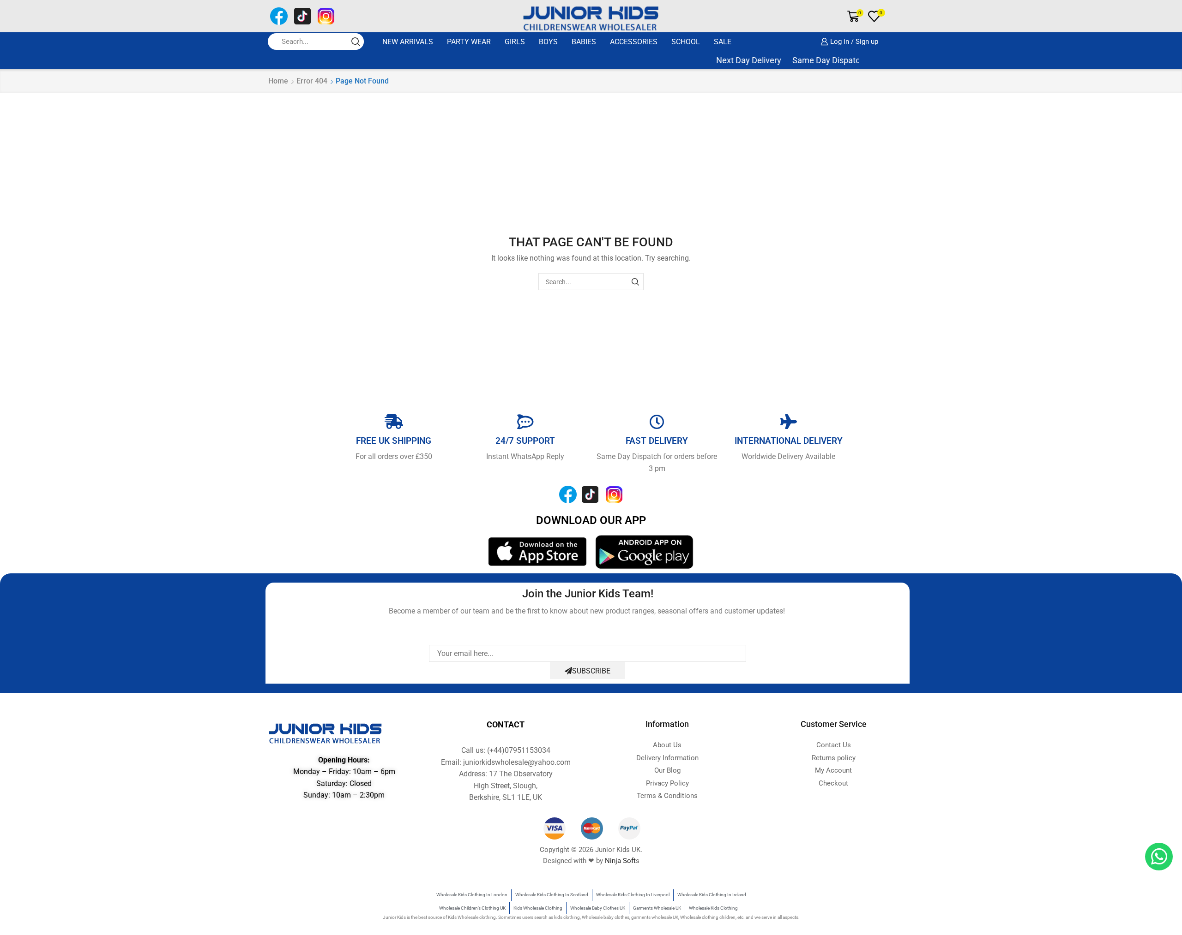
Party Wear (469, 41)
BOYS (548, 41)
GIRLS (515, 41)
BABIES (584, 41)
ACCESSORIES (633, 41)
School (685, 41)
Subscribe (591, 671)
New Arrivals (407, 41)
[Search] (635, 281)
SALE (722, 41)
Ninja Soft (620, 861)
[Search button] (355, 41)
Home (278, 81)
